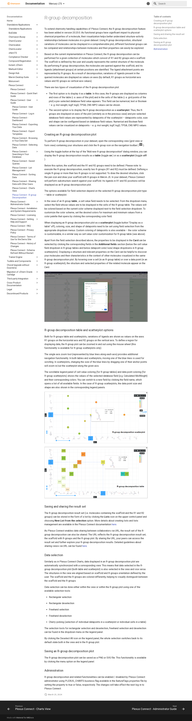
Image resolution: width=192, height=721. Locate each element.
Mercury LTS (55, 3)
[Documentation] (14, 4)
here (114, 524)
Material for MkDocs (25, 718)
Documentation (14, 16)
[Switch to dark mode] (148, 4)
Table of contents (162, 16)
